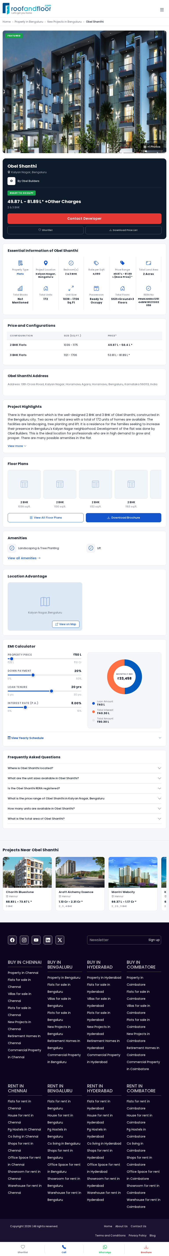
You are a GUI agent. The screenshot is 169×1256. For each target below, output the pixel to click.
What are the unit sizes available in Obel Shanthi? (43, 778)
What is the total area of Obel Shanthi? (36, 819)
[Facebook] (12, 940)
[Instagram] (24, 940)
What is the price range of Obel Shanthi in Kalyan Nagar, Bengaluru (56, 798)
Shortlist (47, 230)
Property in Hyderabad (104, 977)
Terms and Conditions (110, 1235)
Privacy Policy (138, 1235)
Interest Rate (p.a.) (23, 703)
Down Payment (19, 671)
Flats (20, 274)
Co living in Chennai (23, 1136)
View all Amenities (22, 558)
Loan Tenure (17, 687)
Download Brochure (125, 517)
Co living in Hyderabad (104, 1143)
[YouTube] (36, 940)
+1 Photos (153, 147)
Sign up (154, 940)
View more (15, 446)
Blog (153, 1235)
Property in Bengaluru (29, 22)
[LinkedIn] (48, 940)
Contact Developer (84, 218)
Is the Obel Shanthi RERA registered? (34, 788)
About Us (121, 1226)
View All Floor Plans (48, 517)
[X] (59, 940)
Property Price (20, 655)
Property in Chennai (23, 973)
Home (7, 22)
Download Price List (125, 230)
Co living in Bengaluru (64, 1143)
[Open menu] (162, 10)
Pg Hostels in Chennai (24, 1129)
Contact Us (138, 1226)
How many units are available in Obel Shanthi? (41, 808)
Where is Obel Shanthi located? (30, 768)
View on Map (67, 624)
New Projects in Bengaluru (64, 22)
